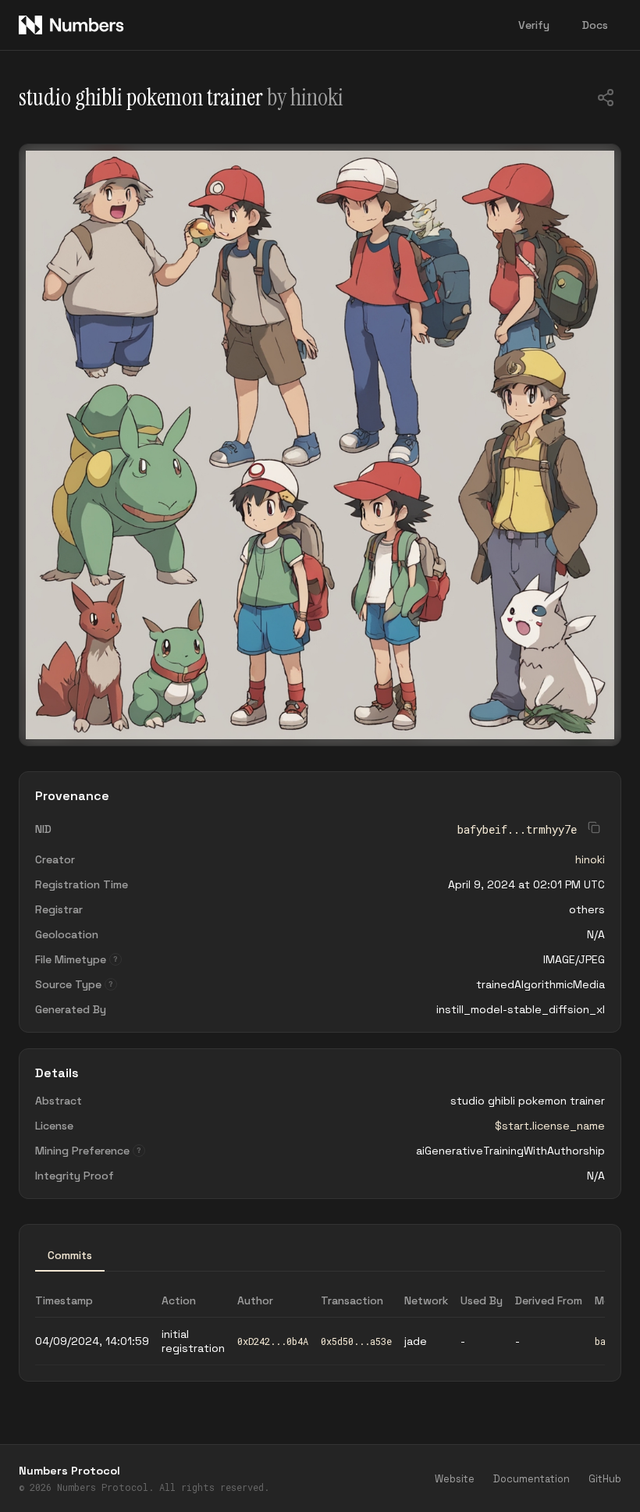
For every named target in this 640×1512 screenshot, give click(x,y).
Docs (595, 25)
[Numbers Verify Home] (72, 25)
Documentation (531, 1478)
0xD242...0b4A (272, 1341)
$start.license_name (550, 1126)
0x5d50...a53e (356, 1341)
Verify (533, 25)
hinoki (590, 859)
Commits (70, 1255)
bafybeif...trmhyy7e (517, 829)
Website (455, 1478)
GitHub (604, 1478)
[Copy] (605, 99)
